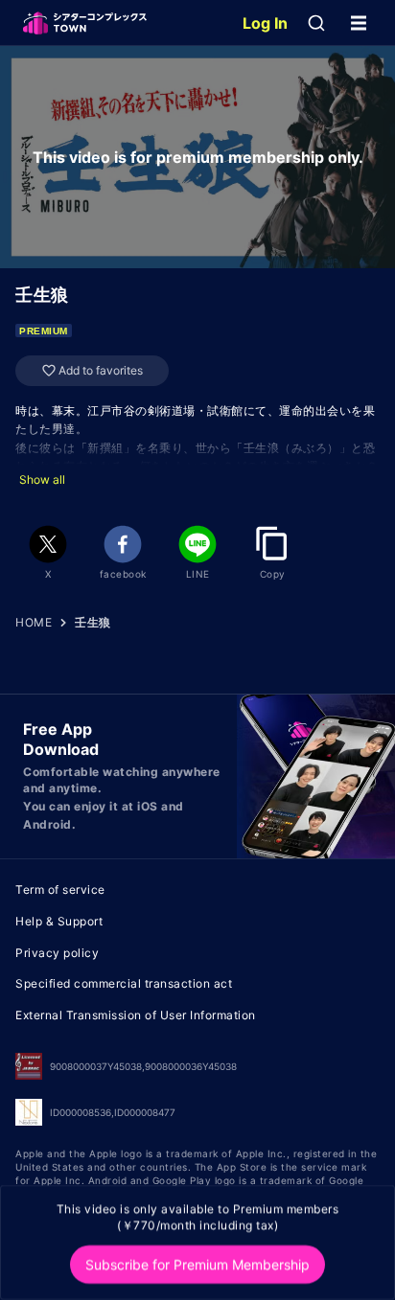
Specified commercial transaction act (123, 983)
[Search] (316, 23)
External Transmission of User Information (135, 1015)
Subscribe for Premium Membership (197, 1264)
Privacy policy (57, 953)
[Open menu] (358, 23)
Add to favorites (100, 370)
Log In (265, 23)
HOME (33, 622)
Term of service (60, 889)
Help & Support (59, 921)
